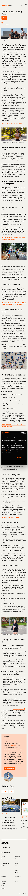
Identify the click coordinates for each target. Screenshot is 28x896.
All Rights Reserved (5, 852)
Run (11, 791)
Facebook (3, 879)
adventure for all (13, 745)
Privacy (16, 872)
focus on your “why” (19, 709)
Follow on (7, 768)
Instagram (3, 881)
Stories (16, 863)
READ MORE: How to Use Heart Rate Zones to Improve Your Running (13, 238)
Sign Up (16, 879)
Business (17, 868)
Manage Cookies (23, 894)
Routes (3, 865)
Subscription (4, 861)
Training (5, 791)
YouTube (3, 886)
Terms (16, 870)
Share (4, 17)
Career (16, 861)
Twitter (3, 883)
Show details (20, 457)
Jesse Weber (14, 25)
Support (16, 865)
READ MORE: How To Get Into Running (12, 123)
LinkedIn (3, 888)
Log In (16, 881)
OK (14, 462)
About (16, 858)
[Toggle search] (21, 5)
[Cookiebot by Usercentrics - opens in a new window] (20, 433)
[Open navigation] (26, 5)
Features (3, 858)
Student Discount (5, 863)
